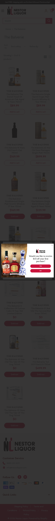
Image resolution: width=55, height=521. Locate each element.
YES (41, 266)
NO (41, 270)
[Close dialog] (52, 245)
